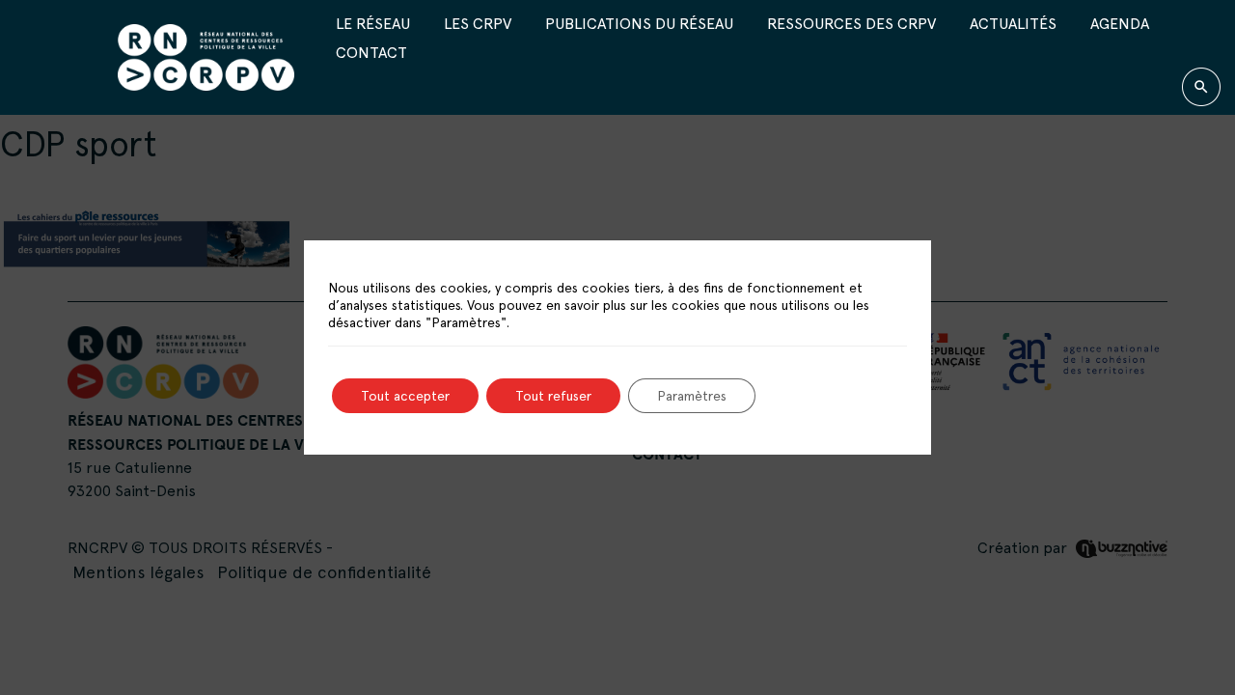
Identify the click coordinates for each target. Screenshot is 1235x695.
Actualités (1013, 23)
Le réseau (373, 23)
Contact (371, 52)
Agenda (1119, 23)
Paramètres (692, 395)
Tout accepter (405, 395)
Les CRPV (477, 23)
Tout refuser (553, 395)
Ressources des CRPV (851, 23)
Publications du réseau (639, 23)
